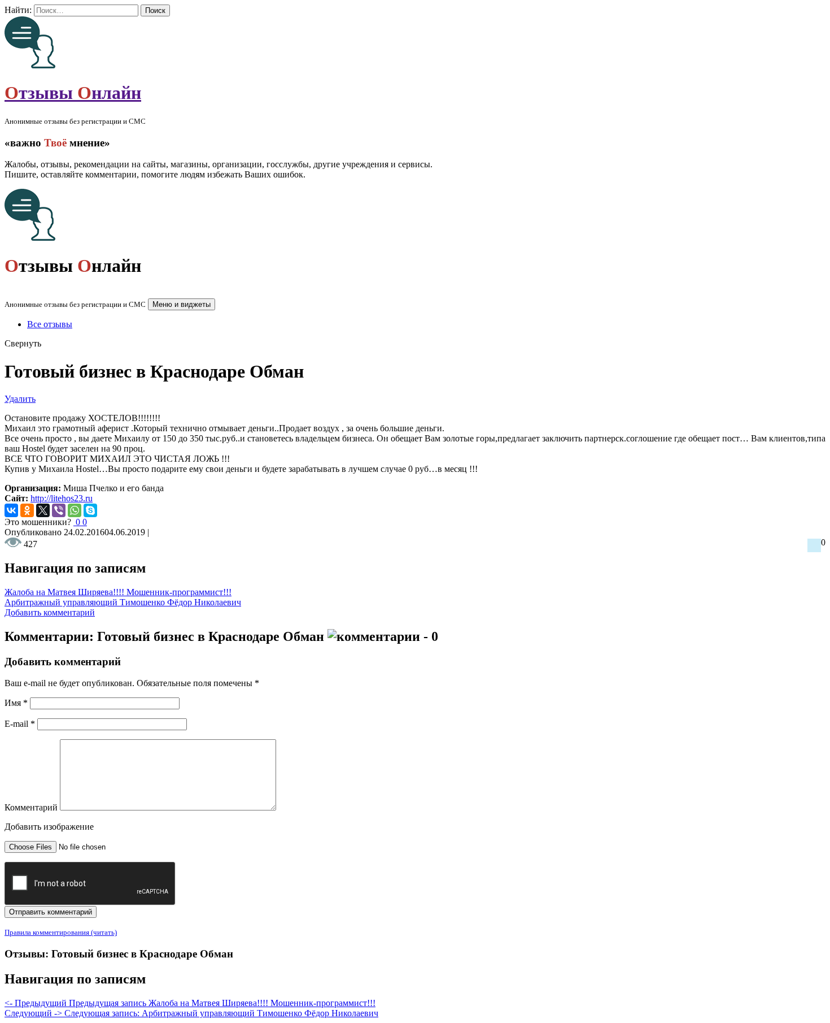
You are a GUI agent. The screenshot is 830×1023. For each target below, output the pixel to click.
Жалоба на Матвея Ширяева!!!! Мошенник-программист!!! (118, 592)
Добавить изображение (49, 826)
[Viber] (58, 510)
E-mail (20, 724)
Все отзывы (49, 324)
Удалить (20, 399)
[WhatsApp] (74, 510)
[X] (43, 510)
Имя (16, 703)
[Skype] (90, 510)
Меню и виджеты (181, 304)
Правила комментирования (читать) (61, 932)
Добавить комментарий (50, 612)
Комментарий (31, 807)
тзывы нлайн (73, 93)
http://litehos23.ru (61, 498)
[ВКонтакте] (11, 510)
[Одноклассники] (27, 510)
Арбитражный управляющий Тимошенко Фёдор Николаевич (123, 602)
